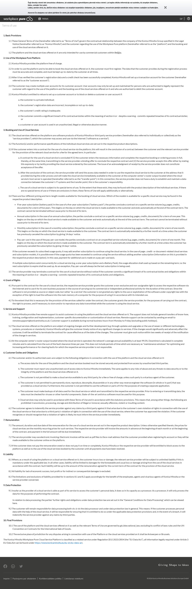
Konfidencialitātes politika (50, 578)
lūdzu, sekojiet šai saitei (37, 5)
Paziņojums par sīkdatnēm (24, 578)
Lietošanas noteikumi (73, 578)
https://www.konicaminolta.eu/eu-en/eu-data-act (59, 542)
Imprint (6, 578)
